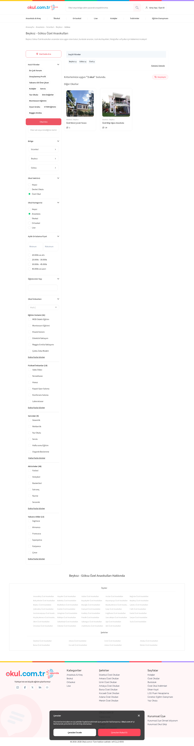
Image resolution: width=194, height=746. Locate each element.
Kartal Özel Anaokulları (138, 613)
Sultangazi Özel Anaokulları (91, 621)
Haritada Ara (45, 54)
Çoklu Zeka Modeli (40, 351)
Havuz (35, 382)
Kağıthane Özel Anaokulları (116, 613)
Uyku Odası (37, 370)
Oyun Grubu (34, 106)
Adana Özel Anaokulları (113, 645)
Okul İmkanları (35, 299)
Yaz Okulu (33, 94)
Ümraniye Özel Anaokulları (43, 626)
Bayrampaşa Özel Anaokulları (116, 600)
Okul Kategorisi (35, 202)
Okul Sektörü (34, 178)
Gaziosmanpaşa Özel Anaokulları (44, 613)
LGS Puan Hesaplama (158, 693)
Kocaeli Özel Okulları (109, 693)
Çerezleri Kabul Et (119, 732)
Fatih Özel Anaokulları (138, 609)
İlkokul (57, 18)
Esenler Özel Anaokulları (66, 609)
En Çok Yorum (35, 70)
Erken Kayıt (153, 689)
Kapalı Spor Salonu (40, 389)
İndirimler (134, 18)
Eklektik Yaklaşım (40, 338)
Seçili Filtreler (74, 54)
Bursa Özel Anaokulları (41, 645)
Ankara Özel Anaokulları (77, 641)
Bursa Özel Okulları (108, 689)
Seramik (36, 502)
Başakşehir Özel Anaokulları (91, 600)
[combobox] (43, 149)
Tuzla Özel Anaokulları (138, 621)
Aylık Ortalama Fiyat (37, 236)
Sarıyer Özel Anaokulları (138, 617)
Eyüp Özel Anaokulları (114, 609)
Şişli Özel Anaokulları (113, 621)
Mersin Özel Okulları (108, 700)
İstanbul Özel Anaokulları (42, 641)
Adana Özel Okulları (108, 697)
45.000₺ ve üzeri (39, 269)
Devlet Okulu (38, 189)
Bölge (30, 141)
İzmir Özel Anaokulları (112, 641)
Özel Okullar (154, 678)
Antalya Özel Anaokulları (149, 641)
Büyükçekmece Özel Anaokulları (117, 605)
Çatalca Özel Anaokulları (139, 605)
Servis (43, 88)
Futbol (35, 470)
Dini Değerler (48, 94)
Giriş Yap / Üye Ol (156, 7)
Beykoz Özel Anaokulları (42, 605)
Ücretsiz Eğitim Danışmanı (160, 697)
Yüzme (35, 496)
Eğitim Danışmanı (160, 18)
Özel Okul (36, 194)
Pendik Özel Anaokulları (90, 617)
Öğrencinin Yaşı (35, 278)
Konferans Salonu (40, 395)
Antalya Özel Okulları (109, 686)
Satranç (35, 489)
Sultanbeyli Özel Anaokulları (67, 621)
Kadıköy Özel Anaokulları (90, 613)
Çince (34, 552)
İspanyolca (37, 540)
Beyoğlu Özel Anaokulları (90, 605)
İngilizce (36, 521)
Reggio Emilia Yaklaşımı (43, 344)
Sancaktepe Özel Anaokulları (116, 617)
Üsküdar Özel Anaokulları (66, 626)
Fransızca (36, 533)
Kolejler (113, 18)
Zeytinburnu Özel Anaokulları (92, 626)
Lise (96, 18)
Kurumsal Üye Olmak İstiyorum (163, 720)
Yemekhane (37, 376)
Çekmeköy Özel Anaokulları (43, 609)
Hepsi (34, 185)
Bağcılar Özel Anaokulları (139, 596)
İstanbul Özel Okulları (109, 675)
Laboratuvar (37, 401)
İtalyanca (36, 546)
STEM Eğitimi (50, 106)
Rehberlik (36, 426)
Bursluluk (152, 682)
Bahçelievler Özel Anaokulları (44, 600)
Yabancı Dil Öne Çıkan (39, 82)
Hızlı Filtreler (34, 64)
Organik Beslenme (40, 452)
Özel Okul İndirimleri (157, 686)
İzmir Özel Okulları (108, 682)
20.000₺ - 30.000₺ (39, 260)
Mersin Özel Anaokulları (148, 645)
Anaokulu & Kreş (33, 18)
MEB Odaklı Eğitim (40, 319)
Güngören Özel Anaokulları (67, 613)
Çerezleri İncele (75, 732)
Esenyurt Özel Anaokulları (90, 609)
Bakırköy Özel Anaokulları (66, 600)
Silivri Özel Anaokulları (41, 621)
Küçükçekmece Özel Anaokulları (44, 617)
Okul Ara (43, 121)
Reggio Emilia (35, 112)
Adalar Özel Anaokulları (90, 596)
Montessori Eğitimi (37, 100)
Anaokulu (36, 214)
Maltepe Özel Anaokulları (66, 617)
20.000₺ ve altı (38, 255)
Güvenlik (36, 420)
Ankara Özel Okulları (109, 678)
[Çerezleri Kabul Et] (139, 716)
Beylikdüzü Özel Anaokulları (67, 605)
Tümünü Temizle (158, 66)
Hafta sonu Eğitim (40, 445)
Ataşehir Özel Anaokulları (66, 596)
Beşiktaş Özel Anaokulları (139, 600)
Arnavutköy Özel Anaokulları (43, 596)
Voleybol (36, 477)
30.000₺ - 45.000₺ (39, 264)
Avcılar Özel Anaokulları (114, 596)
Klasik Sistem (38, 332)
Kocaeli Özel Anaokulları (78, 645)
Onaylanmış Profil (37, 76)
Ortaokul (77, 18)
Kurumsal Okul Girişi (157, 724)
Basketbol (37, 483)
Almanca (36, 527)
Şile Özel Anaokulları (113, 626)
